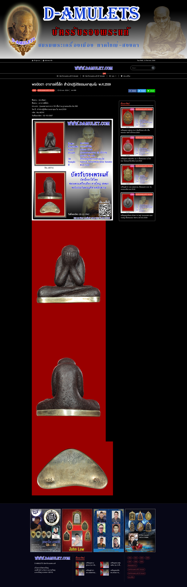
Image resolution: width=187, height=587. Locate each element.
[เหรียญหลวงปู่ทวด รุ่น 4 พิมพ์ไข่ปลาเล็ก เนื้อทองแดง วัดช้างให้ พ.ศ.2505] (137, 117)
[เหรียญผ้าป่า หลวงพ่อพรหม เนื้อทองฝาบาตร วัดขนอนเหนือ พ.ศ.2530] (137, 174)
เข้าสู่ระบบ (36, 60)
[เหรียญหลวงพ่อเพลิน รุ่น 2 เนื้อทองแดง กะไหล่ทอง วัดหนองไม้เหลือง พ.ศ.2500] (137, 146)
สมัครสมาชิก (48, 60)
